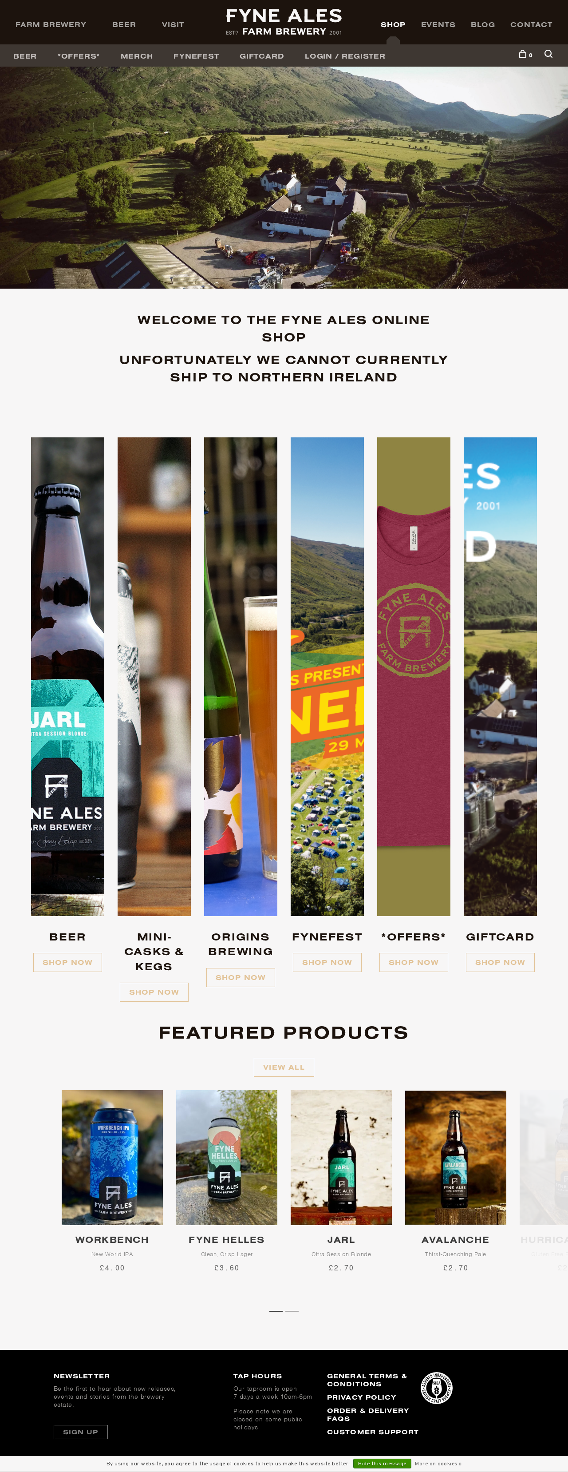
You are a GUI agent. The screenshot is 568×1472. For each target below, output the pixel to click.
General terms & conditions (367, 1380)
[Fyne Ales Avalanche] (455, 1157)
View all (284, 1067)
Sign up (81, 1432)
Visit (173, 24)
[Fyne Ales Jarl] (341, 1157)
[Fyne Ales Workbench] (112, 1157)
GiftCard (262, 56)
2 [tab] (295, 1310)
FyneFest (196, 56)
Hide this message (382, 1464)
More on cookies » (438, 1464)
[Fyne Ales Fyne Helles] (226, 1157)
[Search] (549, 55)
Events (438, 24)
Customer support (373, 1432)
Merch (137, 56)
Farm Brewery (51, 24)
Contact (531, 24)
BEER (25, 56)
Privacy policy (361, 1397)
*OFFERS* (79, 56)
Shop (393, 24)
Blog (483, 24)
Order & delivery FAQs (368, 1414)
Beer (124, 24)
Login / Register (345, 56)
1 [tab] (279, 1310)
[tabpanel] (112, 1197)
